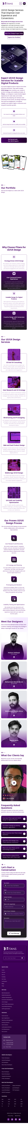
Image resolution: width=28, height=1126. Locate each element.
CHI (9, 1103)
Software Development (7, 997)
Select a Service (9, 906)
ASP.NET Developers (6, 1092)
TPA (2, 1101)
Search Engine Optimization (8, 1004)
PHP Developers (15, 1090)
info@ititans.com (9, 1040)
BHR (21, 1103)
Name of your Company (9, 911)
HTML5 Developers (6, 1078)
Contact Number (8, 897)
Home (3, 970)
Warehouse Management (7, 1020)
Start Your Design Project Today (14, 33)
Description (6, 918)
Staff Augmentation (6, 1008)
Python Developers (6, 1087)
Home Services (5, 1015)
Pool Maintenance (5, 1029)
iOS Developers (5, 1062)
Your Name (6, 883)
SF (8, 1106)
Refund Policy (17, 1115)
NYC (15, 1099)
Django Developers (16, 1085)
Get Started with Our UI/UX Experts (13, 140)
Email (5, 890)
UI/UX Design (5, 1002)
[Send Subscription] (22, 958)
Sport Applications (6, 1018)
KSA (21, 1106)
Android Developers (6, 1060)
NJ (14, 1106)
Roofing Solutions (5, 1022)
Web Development (6, 993)
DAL (2, 1099)
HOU (9, 1099)
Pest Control (4, 1031)
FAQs (3, 986)
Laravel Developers (6, 1090)
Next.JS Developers (6, 1074)
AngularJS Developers (6, 1076)
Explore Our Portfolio (14, 37)
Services (3, 972)
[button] (6, 899)
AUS (9, 1101)
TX (2, 1103)
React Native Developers (7, 1064)
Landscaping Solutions (6, 1027)
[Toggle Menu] (24, 3)
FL (2, 1106)
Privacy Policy (10, 1115)
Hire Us (3, 974)
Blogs (3, 983)
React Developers (5, 1071)
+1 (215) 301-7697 (9, 1044)
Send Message (15, 933)
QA (21, 1099)
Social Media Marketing (7, 1006)
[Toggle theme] (20, 3)
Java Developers (15, 1087)
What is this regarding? (9, 904)
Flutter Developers (6, 1058)
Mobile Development (6, 995)
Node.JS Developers (6, 1085)
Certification (4, 981)
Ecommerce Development (7, 999)
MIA (15, 1103)
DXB (21, 1101)
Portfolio (3, 976)
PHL (15, 1101)
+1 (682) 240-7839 (9, 1042)
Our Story (4, 979)
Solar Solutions (5, 1024)
